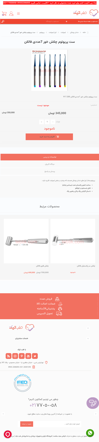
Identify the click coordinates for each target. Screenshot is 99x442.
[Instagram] (15, 356)
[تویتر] (35, 356)
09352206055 (23, 2)
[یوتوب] (28, 356)
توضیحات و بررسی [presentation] (49, 157)
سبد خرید (4, 13)
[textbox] (34, 21)
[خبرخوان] (8, 356)
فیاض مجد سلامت (59, 436)
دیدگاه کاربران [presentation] (50, 164)
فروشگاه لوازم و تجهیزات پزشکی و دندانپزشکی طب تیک (33, 436)
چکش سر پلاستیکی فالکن (86, 266)
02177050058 (10, 2)
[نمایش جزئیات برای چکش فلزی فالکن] (26, 241)
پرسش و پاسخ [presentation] (50, 171)
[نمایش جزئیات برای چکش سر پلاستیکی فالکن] (72, 241)
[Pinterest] (22, 356)
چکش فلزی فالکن (42, 266)
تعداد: (58, 121)
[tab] (50, 157)
